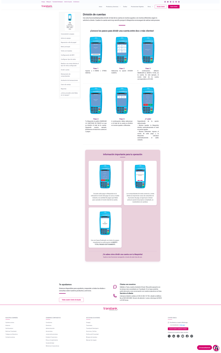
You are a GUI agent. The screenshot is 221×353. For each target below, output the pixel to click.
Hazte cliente (173, 6)
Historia (8, 325)
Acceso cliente (161, 6)
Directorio (48, 325)
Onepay (43, 1)
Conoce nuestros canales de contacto (178, 328)
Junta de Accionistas (52, 334)
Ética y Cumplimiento (52, 340)
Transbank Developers (57, 1)
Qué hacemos (9, 328)
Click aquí (182, 325)
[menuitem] (100, 7)
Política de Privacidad (92, 334)
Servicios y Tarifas (91, 331)
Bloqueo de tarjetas (91, 337)
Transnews (89, 325)
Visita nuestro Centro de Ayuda (71, 300)
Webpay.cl (48, 1)
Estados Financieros (51, 337)
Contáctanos (76, 1)
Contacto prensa (10, 337)
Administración (50, 328)
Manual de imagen (91, 340)
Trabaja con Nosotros (12, 334)
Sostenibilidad (50, 343)
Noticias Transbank (11, 331)
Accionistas (49, 331)
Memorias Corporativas (52, 346)
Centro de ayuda (68, 1)
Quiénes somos (10, 322)
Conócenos (49, 322)
